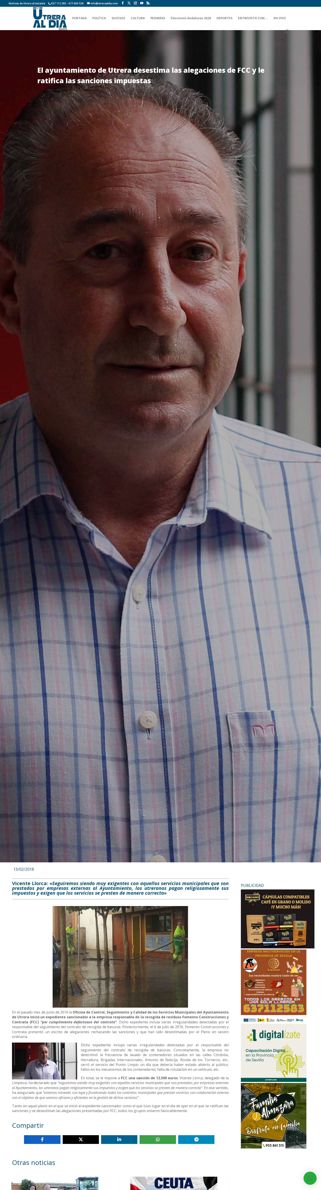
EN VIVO (280, 18)
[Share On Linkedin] (119, 1139)
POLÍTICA (99, 18)
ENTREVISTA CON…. (253, 18)
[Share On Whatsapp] (158, 1139)
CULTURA (138, 18)
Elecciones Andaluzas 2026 (191, 18)
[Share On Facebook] (42, 1139)
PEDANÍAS (157, 18)
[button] (310, 1178)
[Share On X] (81, 1139)
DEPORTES (224, 18)
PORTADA (79, 18)
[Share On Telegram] (196, 1139)
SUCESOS (118, 18)
